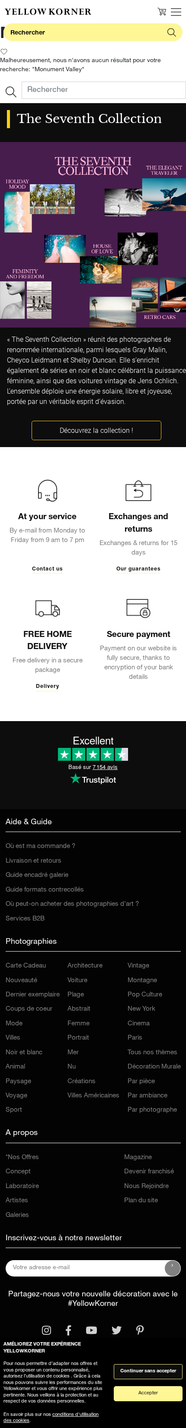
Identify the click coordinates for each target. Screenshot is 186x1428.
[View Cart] (162, 12)
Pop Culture (145, 995)
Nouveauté (21, 980)
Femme (78, 1024)
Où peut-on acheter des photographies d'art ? (72, 904)
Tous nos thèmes (152, 1053)
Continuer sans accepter (148, 1371)
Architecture (85, 966)
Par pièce (141, 1081)
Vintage (138, 966)
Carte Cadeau (26, 966)
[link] (48, 11)
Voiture (77, 980)
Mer (73, 1053)
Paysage (18, 1081)
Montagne (142, 980)
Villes (13, 1038)
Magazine (138, 1157)
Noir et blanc (24, 1053)
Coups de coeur (29, 1009)
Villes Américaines (93, 1096)
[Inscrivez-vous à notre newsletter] (172, 1268)
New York (141, 1009)
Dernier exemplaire (33, 995)
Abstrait (78, 1009)
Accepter (148, 1393)
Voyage (16, 1096)
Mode (14, 1024)
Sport (14, 1110)
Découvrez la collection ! (96, 430)
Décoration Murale (154, 1067)
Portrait (78, 1038)
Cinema (139, 1024)
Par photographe (152, 1110)
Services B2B (25, 919)
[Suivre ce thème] (4, 52)
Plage (75, 995)
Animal (15, 1067)
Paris (135, 1038)
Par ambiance (147, 1096)
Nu (71, 1067)
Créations (81, 1081)
